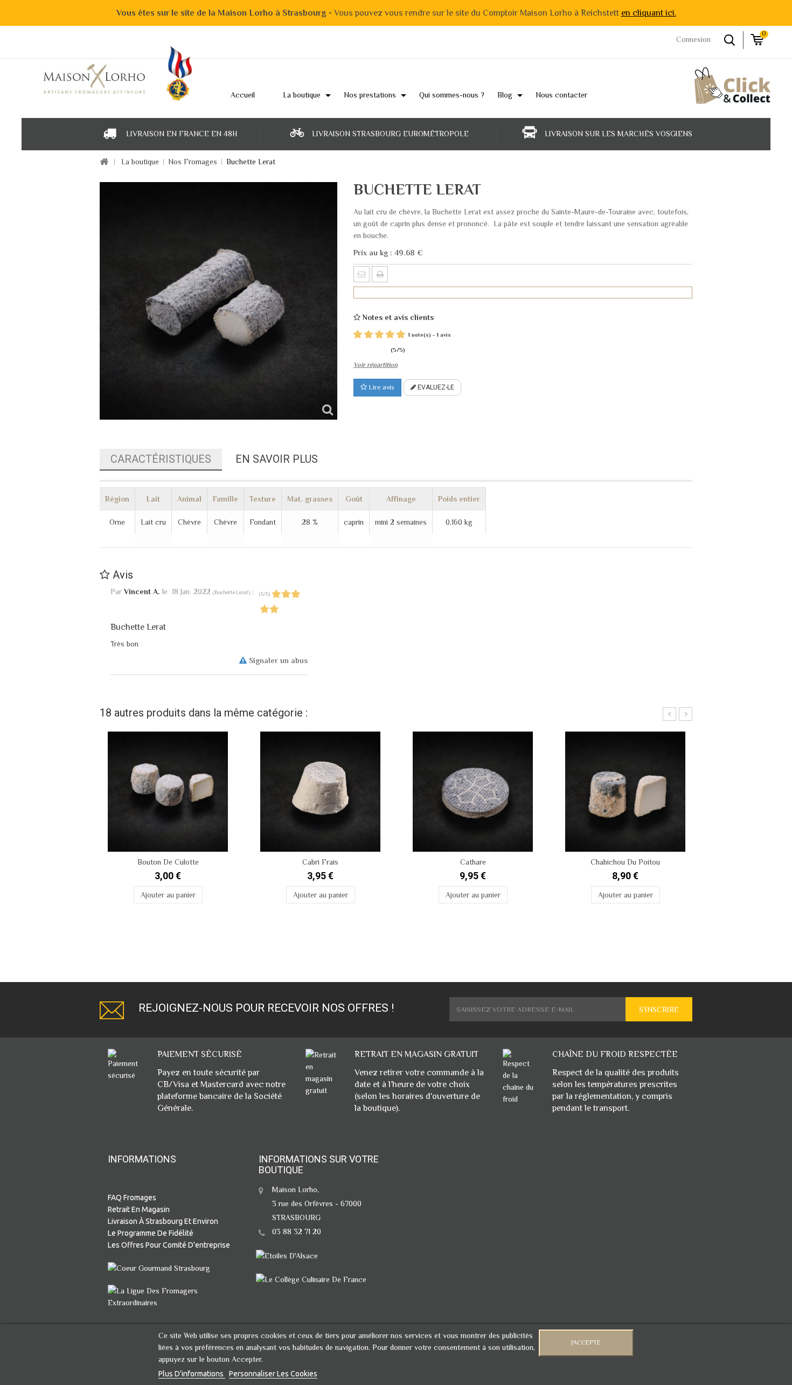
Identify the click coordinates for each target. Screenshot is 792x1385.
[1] (357, 335)
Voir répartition (375, 364)
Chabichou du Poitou (625, 862)
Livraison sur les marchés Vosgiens (618, 133)
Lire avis (380, 387)
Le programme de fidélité (150, 1233)
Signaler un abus (277, 660)
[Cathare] (473, 792)
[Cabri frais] (320, 792)
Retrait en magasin (139, 1209)
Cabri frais (320, 862)
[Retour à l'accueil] (104, 162)
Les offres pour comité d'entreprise (169, 1245)
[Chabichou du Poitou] (625, 792)
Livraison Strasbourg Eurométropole (390, 133)
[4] (390, 335)
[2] (368, 335)
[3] (379, 335)
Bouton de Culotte (168, 862)
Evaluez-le (435, 387)
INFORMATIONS (142, 1159)
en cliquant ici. (648, 13)
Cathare (473, 862)
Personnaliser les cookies (273, 1373)
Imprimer (380, 274)
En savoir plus (276, 459)
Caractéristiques (160, 459)
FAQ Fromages (132, 1197)
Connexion (693, 39)
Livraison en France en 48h (182, 133)
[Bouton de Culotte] (168, 792)
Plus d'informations (191, 1373)
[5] (401, 335)
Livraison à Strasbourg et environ (163, 1221)
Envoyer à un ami (361, 274)
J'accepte (586, 1342)
